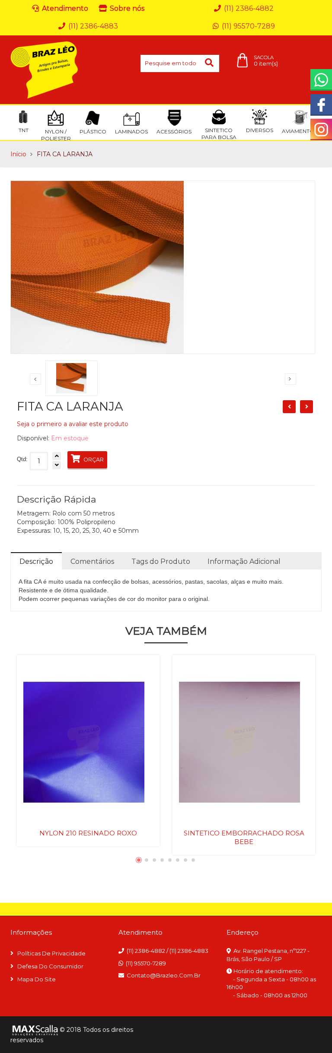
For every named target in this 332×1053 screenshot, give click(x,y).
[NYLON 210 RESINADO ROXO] (88, 741)
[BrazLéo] (44, 70)
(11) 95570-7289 (146, 963)
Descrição (36, 561)
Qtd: (22, 459)
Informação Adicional (244, 561)
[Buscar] (210, 63)
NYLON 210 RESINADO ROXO (88, 833)
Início (18, 154)
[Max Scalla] (34, 1030)
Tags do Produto (160, 561)
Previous (35, 379)
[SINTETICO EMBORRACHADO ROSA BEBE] (244, 741)
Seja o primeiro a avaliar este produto (72, 424)
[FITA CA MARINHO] (289, 406)
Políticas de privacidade (51, 953)
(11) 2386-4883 (188, 950)
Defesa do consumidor (50, 966)
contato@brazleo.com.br (164, 975)
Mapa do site (36, 979)
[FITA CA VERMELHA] (306, 406)
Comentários (92, 561)
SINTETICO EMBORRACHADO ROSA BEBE (244, 837)
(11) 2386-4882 (146, 950)
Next (290, 379)
